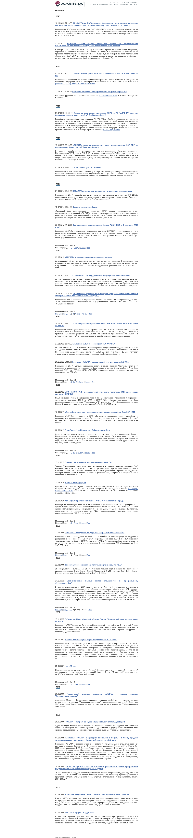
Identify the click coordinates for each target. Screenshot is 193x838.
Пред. (65, 314)
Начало (58, 314)
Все (88, 248)
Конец (82, 248)
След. (76, 248)
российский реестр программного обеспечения (75, 84)
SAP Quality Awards (111, 130)
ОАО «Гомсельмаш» (108, 95)
